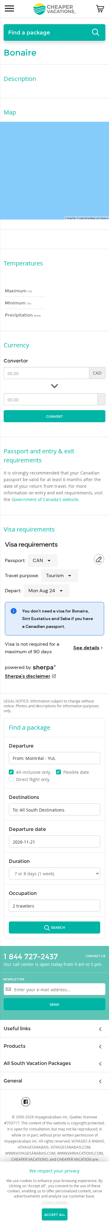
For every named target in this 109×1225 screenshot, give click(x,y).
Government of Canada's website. (46, 499)
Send (54, 1004)
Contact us (95, 956)
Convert (54, 416)
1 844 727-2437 (31, 956)
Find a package (29, 32)
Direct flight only (29, 779)
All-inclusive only (29, 772)
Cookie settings (55, 1202)
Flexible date (73, 772)
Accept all (54, 1215)
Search (58, 928)
